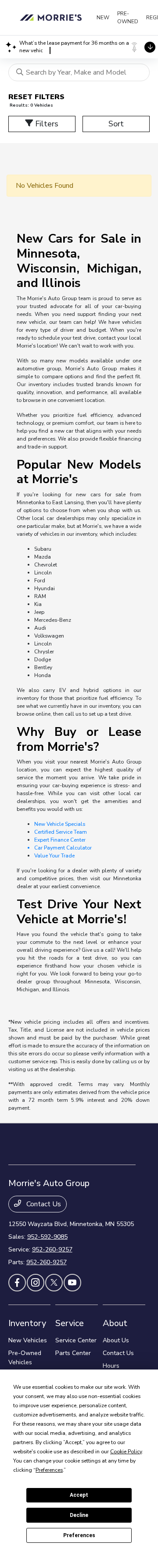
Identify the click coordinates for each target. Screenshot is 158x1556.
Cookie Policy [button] (126, 1451)
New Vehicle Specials (59, 824)
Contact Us (43, 1204)
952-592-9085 (47, 1237)
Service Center (76, 1340)
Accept (79, 1495)
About (115, 1323)
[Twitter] (54, 1282)
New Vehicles (27, 1340)
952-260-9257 (52, 1249)
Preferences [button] (49, 1470)
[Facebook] (17, 1282)
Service (69, 1323)
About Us (116, 1340)
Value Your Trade (54, 855)
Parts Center (73, 1353)
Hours (111, 1366)
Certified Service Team (60, 831)
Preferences (79, 1535)
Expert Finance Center (60, 839)
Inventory (27, 1323)
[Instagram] (35, 1282)
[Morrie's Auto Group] (52, 17)
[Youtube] (72, 1282)
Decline (79, 1515)
